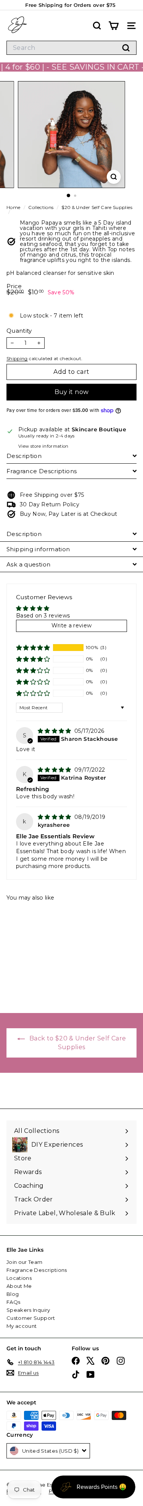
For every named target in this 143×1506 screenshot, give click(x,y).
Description (24, 455)
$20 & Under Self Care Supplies (96, 207)
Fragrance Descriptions (41, 471)
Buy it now (72, 392)
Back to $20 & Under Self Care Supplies (77, 1043)
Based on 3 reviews (43, 615)
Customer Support (30, 1318)
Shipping (17, 358)
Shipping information (38, 549)
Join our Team (24, 1262)
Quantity (19, 330)
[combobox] (71, 48)
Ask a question (28, 564)
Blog (12, 1294)
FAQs (13, 1302)
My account (21, 1326)
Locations (19, 1278)
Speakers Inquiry (28, 1310)
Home (14, 207)
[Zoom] (114, 177)
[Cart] (113, 25)
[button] (33, 647)
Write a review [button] (71, 625)
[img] (55, 730)
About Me (19, 1286)
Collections (41, 207)
